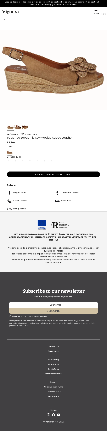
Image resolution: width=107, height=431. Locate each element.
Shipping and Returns (53, 387)
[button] (96, 12)
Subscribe (53, 311)
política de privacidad (18, 325)
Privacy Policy (53, 359)
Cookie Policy (53, 369)
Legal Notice (53, 364)
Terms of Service (53, 391)
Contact (53, 382)
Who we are (54, 346)
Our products (53, 351)
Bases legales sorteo (53, 374)
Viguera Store (52, 421)
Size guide (16, 156)
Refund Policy (53, 396)
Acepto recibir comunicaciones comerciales (29, 316)
